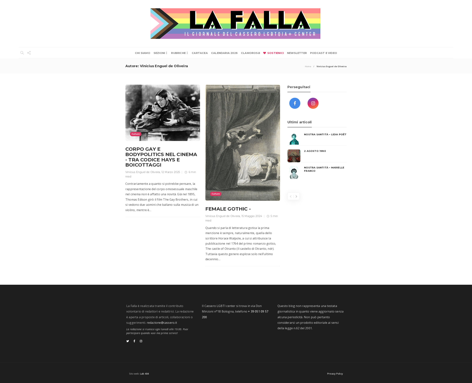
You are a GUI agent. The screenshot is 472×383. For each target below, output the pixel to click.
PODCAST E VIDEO (323, 53)
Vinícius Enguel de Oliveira (142, 172)
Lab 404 (144, 373)
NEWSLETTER (297, 53)
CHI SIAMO (142, 53)
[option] (317, 156)
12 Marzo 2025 (170, 172)
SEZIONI (159, 53)
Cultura (136, 134)
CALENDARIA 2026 (224, 53)
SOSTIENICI (275, 53)
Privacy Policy (335, 373)
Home (308, 66)
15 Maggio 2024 (251, 216)
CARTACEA (200, 53)
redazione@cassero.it (162, 323)
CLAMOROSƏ (250, 53)
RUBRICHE (178, 53)
